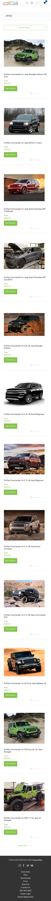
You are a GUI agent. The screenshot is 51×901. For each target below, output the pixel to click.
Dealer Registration (25, 897)
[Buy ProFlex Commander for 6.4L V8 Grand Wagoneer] (24, 393)
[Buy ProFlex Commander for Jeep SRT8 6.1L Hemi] (24, 121)
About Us (25, 884)
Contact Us (25, 887)
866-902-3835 (25, 890)
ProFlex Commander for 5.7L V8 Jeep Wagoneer (24, 480)
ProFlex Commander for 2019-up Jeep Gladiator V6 (25, 683)
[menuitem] (26, 3)
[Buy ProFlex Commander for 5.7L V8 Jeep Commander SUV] (24, 593)
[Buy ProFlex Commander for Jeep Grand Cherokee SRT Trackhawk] (24, 187)
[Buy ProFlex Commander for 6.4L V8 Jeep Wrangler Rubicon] (24, 324)
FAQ (25, 875)
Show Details (36, 93)
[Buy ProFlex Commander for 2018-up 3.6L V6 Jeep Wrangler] (24, 728)
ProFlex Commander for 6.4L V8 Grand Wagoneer (24, 414)
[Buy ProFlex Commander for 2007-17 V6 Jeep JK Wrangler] (24, 796)
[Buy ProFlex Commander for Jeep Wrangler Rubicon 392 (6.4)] (24, 53)
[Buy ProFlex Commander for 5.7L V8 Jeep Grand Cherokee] (24, 525)
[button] (26, 3)
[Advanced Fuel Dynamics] (10, 3)
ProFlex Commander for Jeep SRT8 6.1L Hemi (23, 143)
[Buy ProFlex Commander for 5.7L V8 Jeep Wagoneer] (24, 459)
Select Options (11, 88)
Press (25, 881)
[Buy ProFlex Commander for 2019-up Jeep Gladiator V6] (24, 662)
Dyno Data (25, 872)
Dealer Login (25, 894)
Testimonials (25, 878)
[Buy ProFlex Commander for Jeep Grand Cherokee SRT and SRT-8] (24, 256)
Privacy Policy (37, 860)
